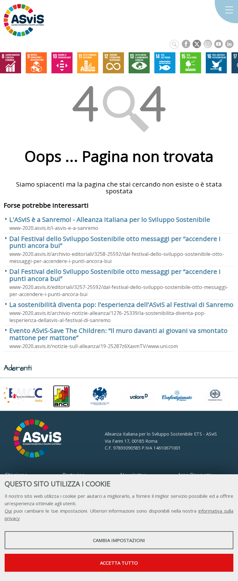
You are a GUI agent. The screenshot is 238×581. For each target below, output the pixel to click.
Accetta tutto (119, 563)
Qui (8, 511)
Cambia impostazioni (119, 540)
